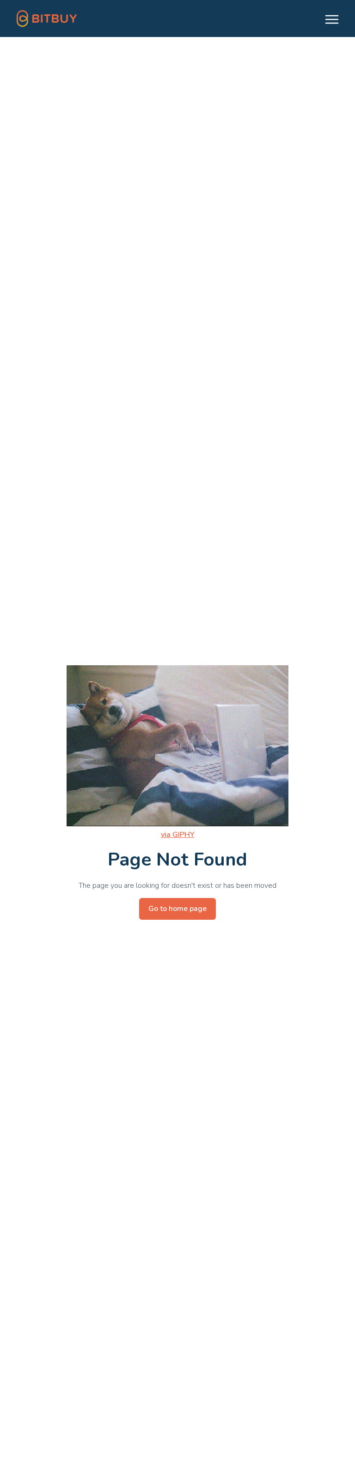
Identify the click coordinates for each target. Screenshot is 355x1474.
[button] (327, 18)
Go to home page (177, 909)
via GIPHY (178, 835)
